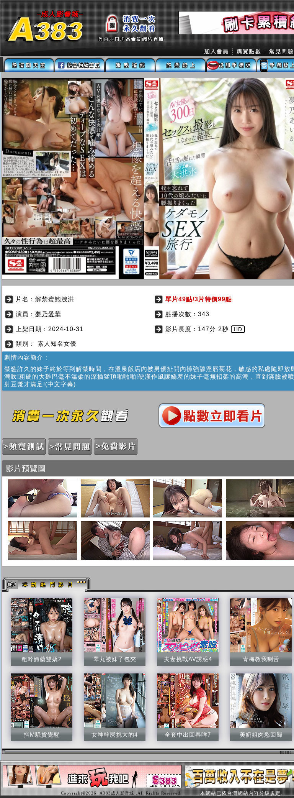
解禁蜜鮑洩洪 (54, 299)
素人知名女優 (57, 343)
